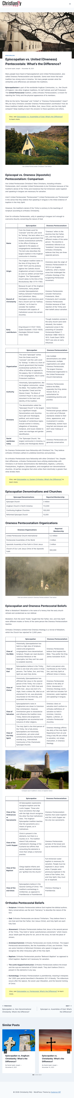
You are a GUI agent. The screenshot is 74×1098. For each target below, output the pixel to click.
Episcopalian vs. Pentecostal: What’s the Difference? (37, 991)
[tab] (33, 1074)
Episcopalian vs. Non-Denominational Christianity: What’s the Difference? (16, 1009)
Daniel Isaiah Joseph (13, 68)
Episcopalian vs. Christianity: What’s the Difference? (53, 1059)
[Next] (68, 1051)
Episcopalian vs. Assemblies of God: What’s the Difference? (40, 117)
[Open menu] (70, 3)
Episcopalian (10, 55)
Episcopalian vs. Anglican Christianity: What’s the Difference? (17, 1059)
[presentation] (18, 1040)
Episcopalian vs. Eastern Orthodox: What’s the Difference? (39, 479)
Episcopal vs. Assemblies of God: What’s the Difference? (56, 1009)
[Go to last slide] (5, 1051)
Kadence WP (56, 1092)
